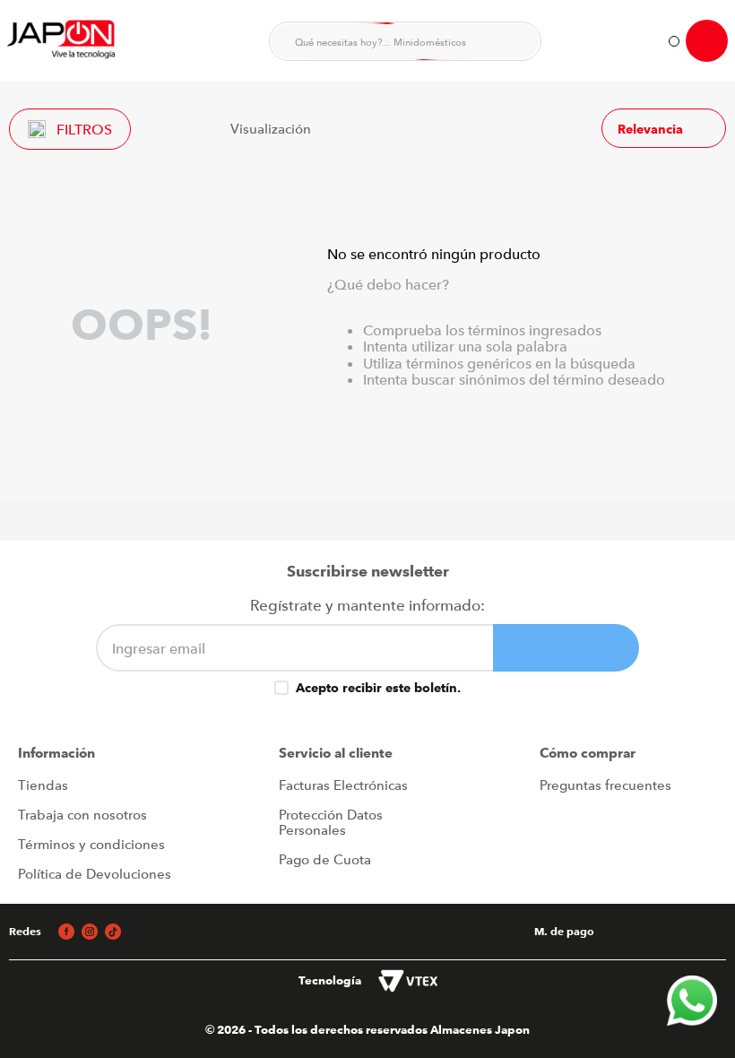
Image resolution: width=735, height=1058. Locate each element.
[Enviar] (566, 648)
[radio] (336, 128)
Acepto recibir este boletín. (378, 688)
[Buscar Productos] (516, 41)
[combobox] (405, 41)
